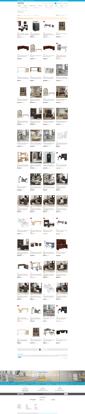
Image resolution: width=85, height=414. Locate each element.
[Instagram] (23, 394)
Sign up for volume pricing (29, 0)
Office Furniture (23, 10)
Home (17, 10)
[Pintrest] (21, 394)
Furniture (20, 10)
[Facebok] (18, 394)
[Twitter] (19, 394)
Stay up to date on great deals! (49, 393)
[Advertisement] (42, 363)
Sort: (60, 15)
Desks (26, 10)
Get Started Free (42, 379)
